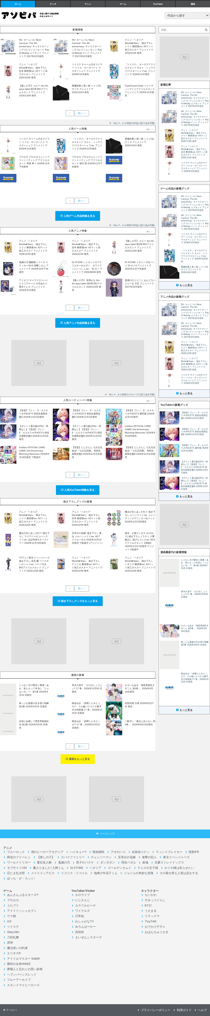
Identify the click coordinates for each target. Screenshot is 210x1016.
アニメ (88, 4)
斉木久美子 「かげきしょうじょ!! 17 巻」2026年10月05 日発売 (87, 688)
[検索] (206, 29)
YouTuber (158, 4)
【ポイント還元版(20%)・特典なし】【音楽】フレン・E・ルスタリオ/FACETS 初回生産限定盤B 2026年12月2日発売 (87, 432)
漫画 (193, 4)
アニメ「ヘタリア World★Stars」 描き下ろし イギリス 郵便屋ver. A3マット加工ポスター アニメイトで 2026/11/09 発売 (140, 564)
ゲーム (123, 4)
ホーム (18, 4)
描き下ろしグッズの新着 (77, 501)
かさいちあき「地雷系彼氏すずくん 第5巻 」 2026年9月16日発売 (140, 688)
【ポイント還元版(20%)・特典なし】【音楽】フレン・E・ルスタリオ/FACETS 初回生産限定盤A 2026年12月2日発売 (34, 432)
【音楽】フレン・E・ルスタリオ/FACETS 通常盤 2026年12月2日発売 (140, 413)
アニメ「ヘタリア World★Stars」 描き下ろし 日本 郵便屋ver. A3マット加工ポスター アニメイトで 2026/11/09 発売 (33, 71)
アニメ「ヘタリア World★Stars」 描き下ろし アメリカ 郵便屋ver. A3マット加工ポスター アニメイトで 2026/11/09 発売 (87, 564)
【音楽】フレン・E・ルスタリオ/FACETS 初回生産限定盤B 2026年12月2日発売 (86, 413)
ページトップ (107, 833)
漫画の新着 (77, 675)
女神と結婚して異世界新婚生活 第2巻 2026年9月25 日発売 (34, 724)
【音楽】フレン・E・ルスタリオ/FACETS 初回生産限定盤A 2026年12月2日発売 (33, 413)
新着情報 (78, 29)
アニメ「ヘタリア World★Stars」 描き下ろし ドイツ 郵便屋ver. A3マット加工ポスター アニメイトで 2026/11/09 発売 (139, 46)
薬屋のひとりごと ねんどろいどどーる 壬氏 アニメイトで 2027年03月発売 (140, 283)
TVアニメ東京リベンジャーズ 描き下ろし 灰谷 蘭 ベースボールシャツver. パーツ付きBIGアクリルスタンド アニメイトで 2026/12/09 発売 (34, 564)
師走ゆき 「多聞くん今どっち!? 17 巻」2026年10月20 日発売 (86, 724)
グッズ (53, 4)
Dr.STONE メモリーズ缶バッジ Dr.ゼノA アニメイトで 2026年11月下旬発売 (140, 265)
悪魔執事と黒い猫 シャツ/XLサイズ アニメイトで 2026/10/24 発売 (86, 89)
